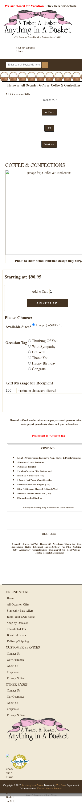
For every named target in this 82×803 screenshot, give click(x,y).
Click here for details (60, 5)
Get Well (38, 351)
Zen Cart (60, 785)
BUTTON (73, 65)
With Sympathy (44, 346)
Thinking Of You (45, 340)
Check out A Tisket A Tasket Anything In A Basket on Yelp (10, 771)
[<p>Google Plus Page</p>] (20, 749)
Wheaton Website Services (49, 788)
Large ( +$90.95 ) (49, 324)
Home (11, 85)
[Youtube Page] (39, 749)
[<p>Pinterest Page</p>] (29, 749)
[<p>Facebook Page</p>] (10, 749)
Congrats (39, 368)
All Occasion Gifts (33, 85)
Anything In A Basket (32, 785)
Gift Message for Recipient (29, 383)
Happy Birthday (44, 363)
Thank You (40, 357)
